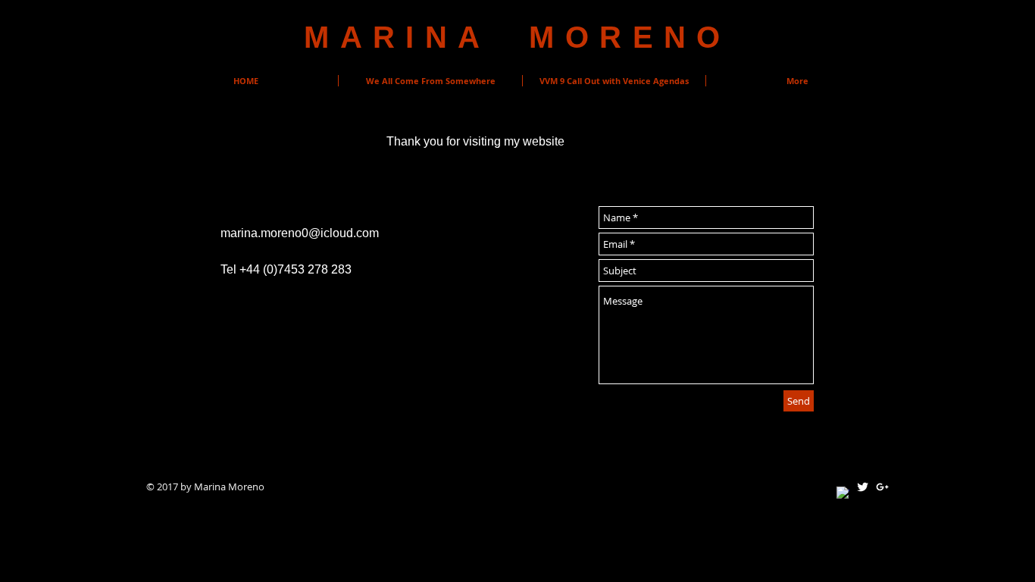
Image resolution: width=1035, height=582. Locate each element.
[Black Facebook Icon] (180, 398)
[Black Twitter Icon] (214, 398)
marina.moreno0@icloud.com (299, 233)
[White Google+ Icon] (882, 486)
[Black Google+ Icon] (248, 398)
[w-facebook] (842, 493)
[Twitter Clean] (862, 486)
